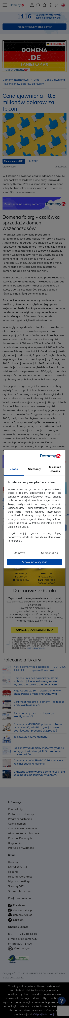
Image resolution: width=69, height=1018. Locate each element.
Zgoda (14, 469)
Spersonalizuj (49, 553)
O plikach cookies (55, 469)
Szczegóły (34, 469)
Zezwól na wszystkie (34, 562)
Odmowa (19, 553)
